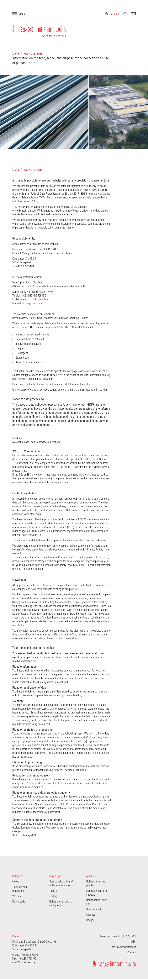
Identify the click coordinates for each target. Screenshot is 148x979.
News (15, 881)
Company (17, 876)
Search (125, 13)
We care (17, 896)
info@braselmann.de (23, 962)
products (91, 876)
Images (90, 920)
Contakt (133, 13)
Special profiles (94, 909)
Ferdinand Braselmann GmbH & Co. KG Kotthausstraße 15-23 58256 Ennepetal (34, 945)
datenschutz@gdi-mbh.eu (35, 299)
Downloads (18, 901)
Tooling (53, 890)
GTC (133, 941)
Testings (53, 896)
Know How (55, 876)
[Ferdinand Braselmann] (114, 964)
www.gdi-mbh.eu (32, 303)
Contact (16, 936)
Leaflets (90, 914)
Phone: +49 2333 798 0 (25, 954)
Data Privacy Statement (123, 947)
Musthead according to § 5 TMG (118, 936)
